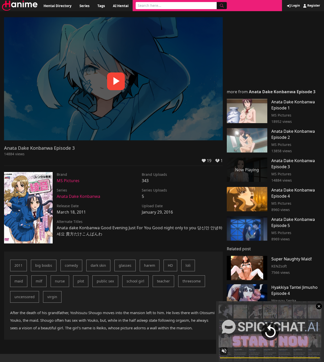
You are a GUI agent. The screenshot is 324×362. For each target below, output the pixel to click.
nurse (60, 281)
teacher (163, 281)
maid (18, 281)
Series (84, 6)
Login (295, 6)
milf (39, 281)
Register (313, 6)
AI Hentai (121, 6)
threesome (192, 281)
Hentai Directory (57, 6)
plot (80, 281)
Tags (101, 6)
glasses (125, 265)
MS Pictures (68, 180)
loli (188, 265)
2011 (18, 265)
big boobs (43, 265)
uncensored (24, 296)
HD (170, 265)
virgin (52, 296)
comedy (71, 265)
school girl (135, 281)
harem (149, 265)
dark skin (98, 265)
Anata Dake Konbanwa (78, 196)
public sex (105, 281)
